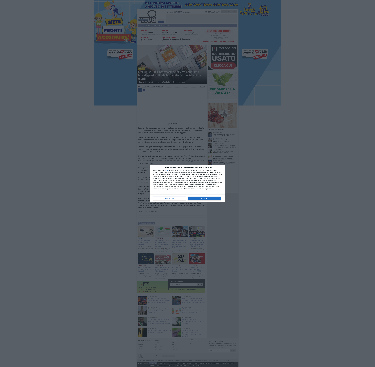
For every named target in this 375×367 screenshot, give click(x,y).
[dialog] (187, 183)
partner (166, 170)
